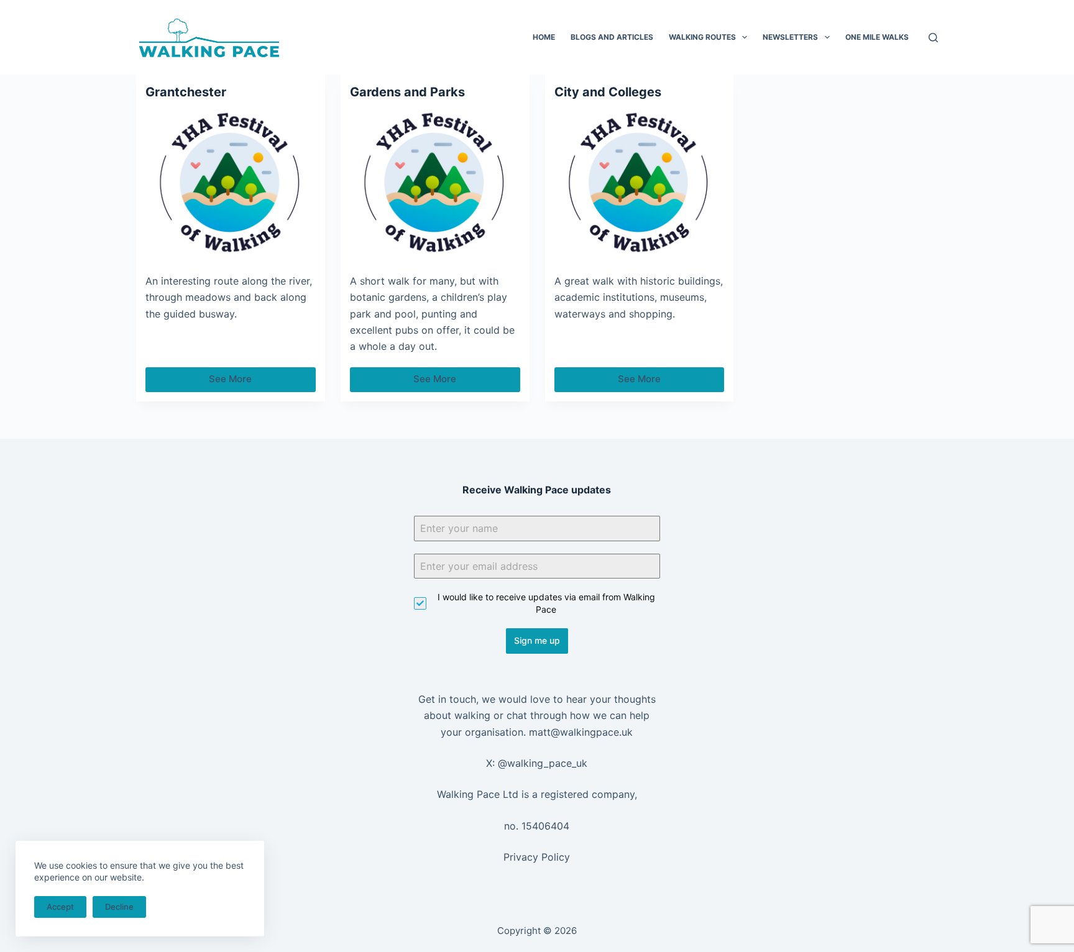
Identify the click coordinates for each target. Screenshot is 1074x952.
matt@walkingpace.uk (581, 732)
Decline (119, 907)
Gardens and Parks (407, 92)
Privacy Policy (536, 857)
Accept (60, 907)
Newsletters (790, 37)
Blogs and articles (612, 37)
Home (544, 37)
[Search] (933, 37)
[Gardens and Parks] (435, 183)
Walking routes (702, 37)
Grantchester (185, 92)
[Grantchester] (230, 183)
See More (249, 382)
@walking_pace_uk (542, 763)
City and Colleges (607, 92)
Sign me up (537, 640)
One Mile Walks (877, 37)
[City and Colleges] (639, 183)
